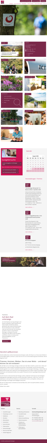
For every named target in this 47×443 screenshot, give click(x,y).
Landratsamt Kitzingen (26, 1)
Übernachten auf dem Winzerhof (9, 98)
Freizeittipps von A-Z (29, 60)
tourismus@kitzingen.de (31, 51)
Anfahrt (28, 55)
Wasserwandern (5, 111)
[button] (18, 55)
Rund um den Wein (28, 77)
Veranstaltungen (7, 100)
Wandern (27, 94)
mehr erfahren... (29, 207)
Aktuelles (3, 43)
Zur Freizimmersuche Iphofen (9, 172)
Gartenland (4, 77)
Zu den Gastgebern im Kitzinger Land (10, 163)
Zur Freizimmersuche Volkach (9, 169)
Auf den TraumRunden (8, 96)
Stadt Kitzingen (35, 1)
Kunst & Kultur (28, 111)
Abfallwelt (43, 1)
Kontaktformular (30, 53)
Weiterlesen (5, 341)
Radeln (5, 102)
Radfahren (4, 60)
